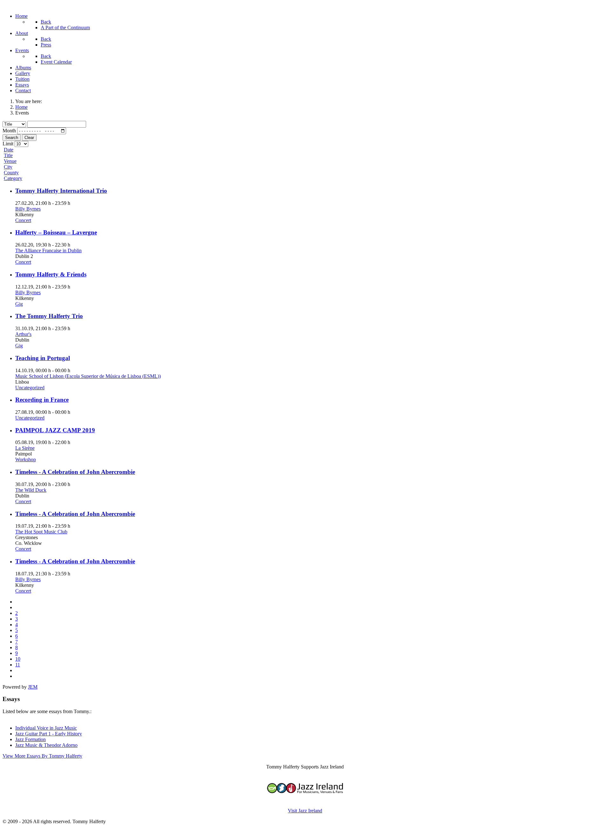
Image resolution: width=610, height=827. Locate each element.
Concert (23, 220)
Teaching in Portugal (42, 358)
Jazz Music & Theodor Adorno (46, 745)
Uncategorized (29, 387)
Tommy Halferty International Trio (61, 190)
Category (13, 178)
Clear (29, 137)
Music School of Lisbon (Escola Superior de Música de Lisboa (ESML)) (88, 376)
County (11, 172)
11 (17, 664)
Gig (19, 304)
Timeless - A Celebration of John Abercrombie (75, 472)
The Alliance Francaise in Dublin (48, 250)
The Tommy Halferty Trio (49, 316)
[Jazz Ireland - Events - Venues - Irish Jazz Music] (305, 800)
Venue (10, 161)
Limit (8, 143)
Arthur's (23, 334)
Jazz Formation (30, 739)
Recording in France (42, 399)
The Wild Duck (30, 490)
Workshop (25, 459)
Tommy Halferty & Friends (50, 274)
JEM (32, 687)
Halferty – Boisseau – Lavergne (56, 232)
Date (8, 149)
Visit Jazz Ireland (305, 810)
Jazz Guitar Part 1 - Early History (48, 733)
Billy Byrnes (28, 209)
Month (9, 130)
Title (8, 155)
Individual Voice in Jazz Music (46, 728)
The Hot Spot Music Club (41, 531)
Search (11, 137)
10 (17, 659)
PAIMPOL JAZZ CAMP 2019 (55, 430)
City (8, 167)
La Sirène (25, 448)
